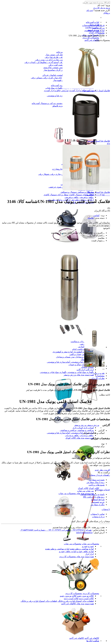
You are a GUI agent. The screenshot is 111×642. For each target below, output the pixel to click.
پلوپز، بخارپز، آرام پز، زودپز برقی (49, 60)
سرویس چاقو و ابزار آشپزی (81, 90)
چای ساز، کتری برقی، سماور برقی (46, 78)
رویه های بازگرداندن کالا (94, 497)
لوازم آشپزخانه (92, 22)
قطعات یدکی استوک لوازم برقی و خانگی (75, 601)
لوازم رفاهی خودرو (85, 551)
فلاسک (84, 359)
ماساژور (82, 346)
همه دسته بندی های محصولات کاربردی (76, 556)
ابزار (92, 554)
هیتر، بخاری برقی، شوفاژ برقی (52, 174)
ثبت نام (89, 10)
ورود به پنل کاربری (101, 8)
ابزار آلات (89, 369)
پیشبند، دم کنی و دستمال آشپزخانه (47, 103)
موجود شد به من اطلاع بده (99, 225)
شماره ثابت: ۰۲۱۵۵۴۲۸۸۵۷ (32, 530)
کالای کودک (94, 32)
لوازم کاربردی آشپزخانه (61, 85)
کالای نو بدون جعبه (85, 596)
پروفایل (106, 13)
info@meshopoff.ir (84, 532)
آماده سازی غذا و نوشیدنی (58, 95)
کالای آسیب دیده (86, 598)
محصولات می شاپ (90, 544)
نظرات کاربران (98, 378)
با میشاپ (106, 509)
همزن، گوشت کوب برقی (59, 65)
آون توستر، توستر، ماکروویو (56, 67)
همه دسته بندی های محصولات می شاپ (76, 493)
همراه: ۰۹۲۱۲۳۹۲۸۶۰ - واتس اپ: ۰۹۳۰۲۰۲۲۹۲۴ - (68, 530)
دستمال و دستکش (85, 192)
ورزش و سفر (93, 425)
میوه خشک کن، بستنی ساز (57, 54)
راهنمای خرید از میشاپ (99, 475)
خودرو (91, 546)
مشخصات (100, 376)
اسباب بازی (88, 428)
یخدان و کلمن (75, 354)
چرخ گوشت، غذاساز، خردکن (55, 75)
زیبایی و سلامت (92, 27)
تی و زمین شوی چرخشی (59, 187)
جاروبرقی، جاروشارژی (62, 169)
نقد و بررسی (99, 373)
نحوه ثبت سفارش (97, 480)
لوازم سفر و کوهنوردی (83, 352)
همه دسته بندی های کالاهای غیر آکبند (77, 603)
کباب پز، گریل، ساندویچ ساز (56, 70)
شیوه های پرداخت (97, 485)
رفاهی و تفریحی (86, 197)
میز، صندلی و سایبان (65, 357)
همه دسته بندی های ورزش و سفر (79, 375)
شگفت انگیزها (92, 641)
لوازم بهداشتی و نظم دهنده (82, 549)
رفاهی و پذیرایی (87, 435)
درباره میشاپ (98, 516)
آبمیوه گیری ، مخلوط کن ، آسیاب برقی (41, 62)
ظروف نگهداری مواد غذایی (57, 88)
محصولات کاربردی (90, 37)
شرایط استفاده (98, 499)
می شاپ (90, 491)
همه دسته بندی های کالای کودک (80, 438)
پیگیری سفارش (98, 504)
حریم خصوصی (98, 502)
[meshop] (75, 541)
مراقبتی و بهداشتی (85, 430)
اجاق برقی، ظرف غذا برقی (57, 57)
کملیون (96, 215)
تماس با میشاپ (98, 514)
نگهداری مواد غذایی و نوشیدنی (80, 372)
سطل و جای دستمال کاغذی (81, 194)
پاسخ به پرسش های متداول (92, 494)
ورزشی (83, 344)
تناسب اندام (77, 349)
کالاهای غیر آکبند (91, 40)
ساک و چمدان (74, 364)
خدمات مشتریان (102, 489)
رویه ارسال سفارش (95, 482)
